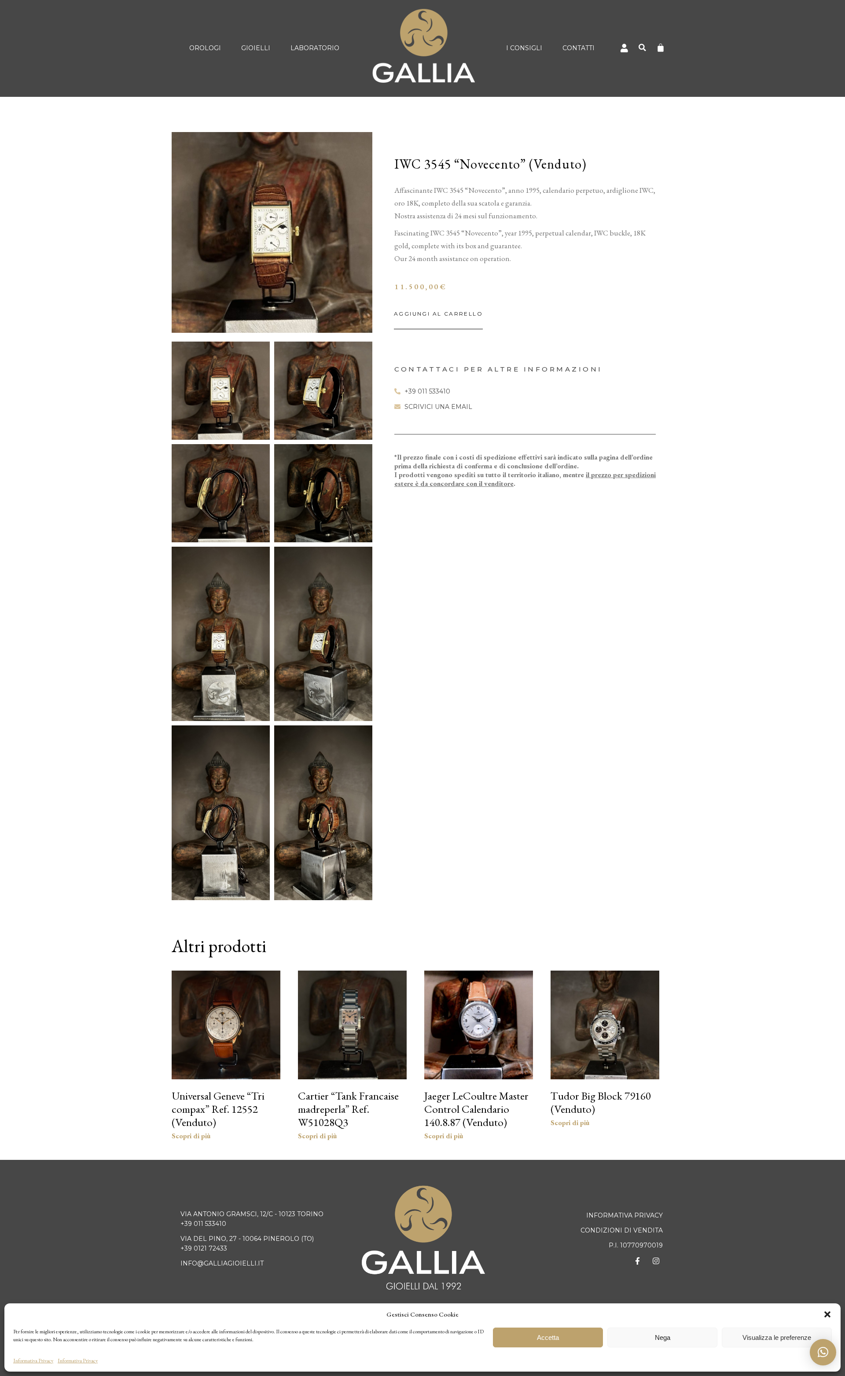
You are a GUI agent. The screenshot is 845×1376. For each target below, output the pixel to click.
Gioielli (255, 48)
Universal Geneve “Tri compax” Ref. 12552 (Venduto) (218, 1109)
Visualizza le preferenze (776, 1337)
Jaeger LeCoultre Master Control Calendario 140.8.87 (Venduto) (476, 1109)
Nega (662, 1337)
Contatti (578, 48)
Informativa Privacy (33, 1360)
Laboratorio (314, 48)
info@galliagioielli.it (222, 1263)
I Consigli (524, 48)
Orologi (205, 48)
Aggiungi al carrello (438, 313)
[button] (827, 1314)
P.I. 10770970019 (636, 1245)
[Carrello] (660, 47)
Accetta (548, 1337)
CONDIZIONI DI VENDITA (621, 1230)
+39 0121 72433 (203, 1248)
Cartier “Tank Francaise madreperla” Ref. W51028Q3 (348, 1109)
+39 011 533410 (203, 1224)
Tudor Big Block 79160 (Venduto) (601, 1102)
